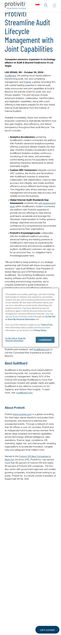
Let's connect (47, 629)
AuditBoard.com (42, 349)
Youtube (37, 610)
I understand (45, 339)
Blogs (44, 610)
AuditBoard (10, 75)
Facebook (29, 610)
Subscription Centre (17, 578)
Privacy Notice (11, 624)
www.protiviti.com (22, 414)
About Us (11, 545)
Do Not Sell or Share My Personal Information (30, 318)
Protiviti (27, 82)
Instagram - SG (7, 610)
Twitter (22, 610)
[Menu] (54, 5)
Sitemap (10, 587)
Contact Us (12, 562)
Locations (11, 570)
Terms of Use (26, 624)
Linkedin (14, 610)
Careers (10, 553)
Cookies (38, 624)
